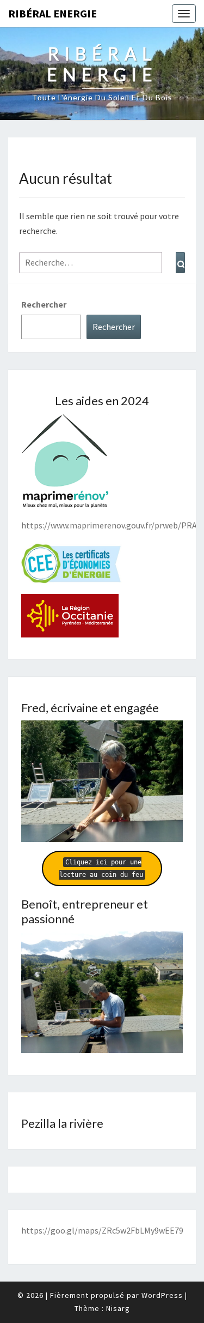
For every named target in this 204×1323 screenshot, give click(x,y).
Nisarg (118, 1308)
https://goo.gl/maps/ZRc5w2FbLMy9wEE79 (102, 1230)
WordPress (162, 1295)
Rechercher (43, 304)
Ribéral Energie (52, 13)
